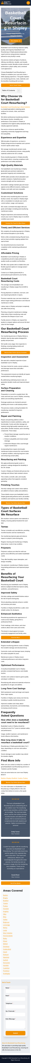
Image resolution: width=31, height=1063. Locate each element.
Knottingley (6, 973)
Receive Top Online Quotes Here (15, 503)
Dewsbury (6, 946)
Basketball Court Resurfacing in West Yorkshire (15, 107)
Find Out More (15, 637)
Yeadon (20, 778)
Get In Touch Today (15, 85)
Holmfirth (6, 965)
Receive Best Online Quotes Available (15, 352)
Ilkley (4, 917)
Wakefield (6, 957)
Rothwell (6, 954)
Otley (4, 914)
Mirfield (5, 944)
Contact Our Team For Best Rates (15, 223)
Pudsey (25, 778)
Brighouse (6, 922)
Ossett (5, 952)
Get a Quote (14, 41)
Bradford (14, 778)
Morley (5, 927)
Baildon (3, 778)
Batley (5, 938)
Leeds (5, 930)
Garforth (5, 960)
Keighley (6, 911)
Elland (5, 941)
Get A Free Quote (15, 883)
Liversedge (6, 925)
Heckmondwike (8, 936)
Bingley (8, 778)
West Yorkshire (7, 933)
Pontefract (6, 971)
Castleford (6, 968)
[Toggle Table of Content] (18, 90)
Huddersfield (7, 949)
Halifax (5, 919)
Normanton (6, 963)
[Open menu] (28, 3)
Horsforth (6, 909)
